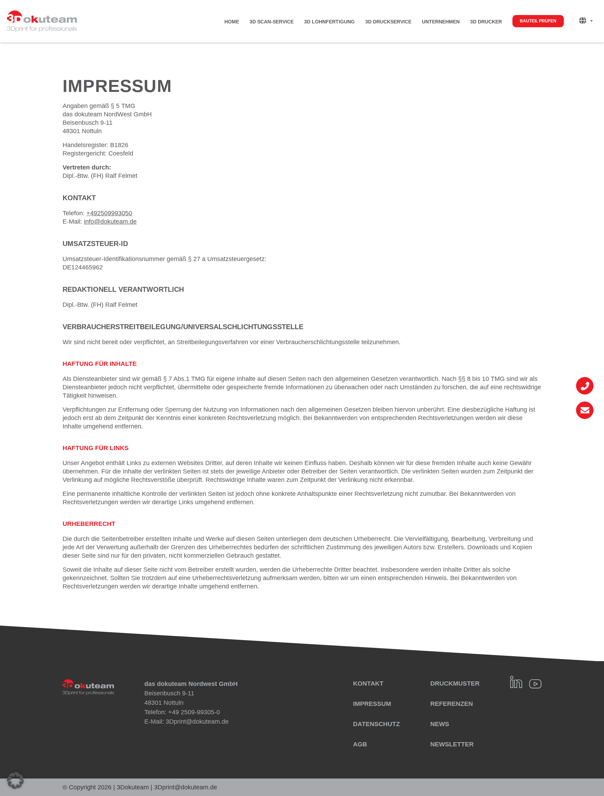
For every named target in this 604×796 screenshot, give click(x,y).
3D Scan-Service (272, 21)
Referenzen (451, 703)
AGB (360, 744)
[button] (15, 780)
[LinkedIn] (516, 682)
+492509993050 (109, 213)
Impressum (372, 703)
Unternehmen (441, 21)
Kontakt (368, 683)
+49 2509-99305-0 (194, 712)
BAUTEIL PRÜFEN (538, 21)
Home (231, 21)
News (439, 724)
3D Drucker (486, 21)
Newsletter (452, 744)
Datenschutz (376, 724)
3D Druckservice (388, 21)
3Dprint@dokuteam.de (197, 721)
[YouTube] (535, 683)
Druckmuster (455, 683)
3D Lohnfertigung (329, 21)
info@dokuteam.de (110, 221)
